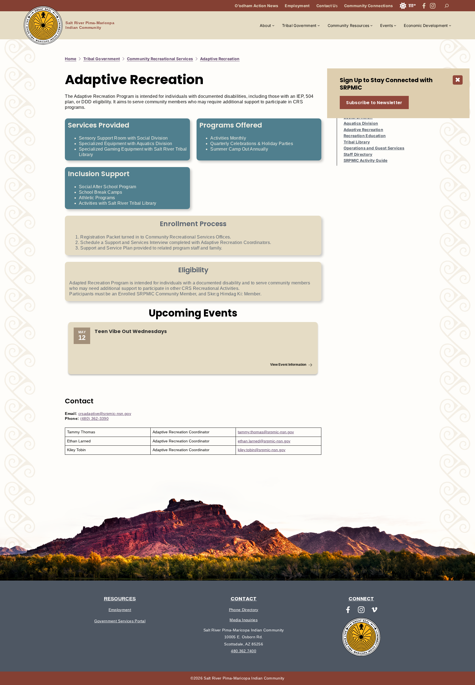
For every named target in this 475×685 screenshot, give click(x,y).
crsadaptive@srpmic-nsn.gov (104, 413)
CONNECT (361, 598)
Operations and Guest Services (374, 148)
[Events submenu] (395, 25)
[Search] (446, 5)
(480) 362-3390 (94, 418)
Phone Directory (243, 610)
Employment (120, 610)
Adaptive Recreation (363, 129)
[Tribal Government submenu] (318, 25)
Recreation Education (365, 135)
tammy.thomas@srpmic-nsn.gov (266, 432)
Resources (120, 598)
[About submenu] (273, 25)
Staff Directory (358, 154)
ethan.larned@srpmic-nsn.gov (264, 441)
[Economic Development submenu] (450, 25)
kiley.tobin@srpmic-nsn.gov (261, 450)
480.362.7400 (243, 651)
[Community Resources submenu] (371, 25)
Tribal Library (357, 142)
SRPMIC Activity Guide (366, 160)
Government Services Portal (119, 621)
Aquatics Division (361, 123)
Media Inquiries (244, 620)
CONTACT (244, 598)
